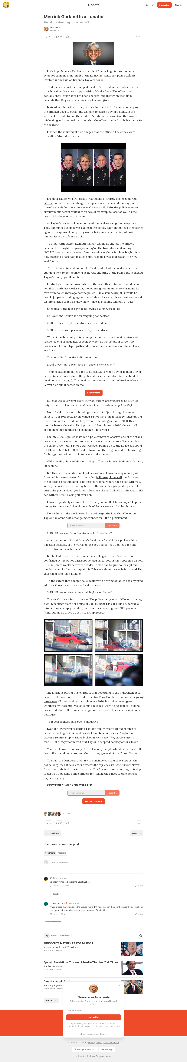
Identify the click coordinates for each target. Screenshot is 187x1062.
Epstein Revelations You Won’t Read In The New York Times (81, 962)
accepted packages (110, 742)
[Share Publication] (153, 5)
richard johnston (57, 903)
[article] (93, 948)
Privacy (91, 1042)
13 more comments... (53, 921)
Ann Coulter (55, 28)
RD (51, 878)
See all (49, 1000)
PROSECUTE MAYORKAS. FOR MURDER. (69, 943)
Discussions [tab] (65, 935)
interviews (50, 701)
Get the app (107, 1049)
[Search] (147, 5)
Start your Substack (86, 1049)
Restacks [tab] (62, 853)
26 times (127, 416)
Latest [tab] (54, 935)
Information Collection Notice (93, 1026)
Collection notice (111, 1042)
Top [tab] (46, 935)
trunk (69, 380)
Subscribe (164, 5)
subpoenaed (89, 560)
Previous (54, 833)
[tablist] (55, 853)
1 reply (56, 894)
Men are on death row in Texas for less (62, 947)
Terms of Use (106, 1023)
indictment (68, 116)
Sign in (178, 5)
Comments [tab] (50, 853)
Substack (80, 1056)
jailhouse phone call (109, 477)
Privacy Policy (114, 1026)
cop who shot (106, 765)
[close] (120, 985)
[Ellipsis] (142, 878)
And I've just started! (53, 966)
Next (134, 833)
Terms (99, 1042)
